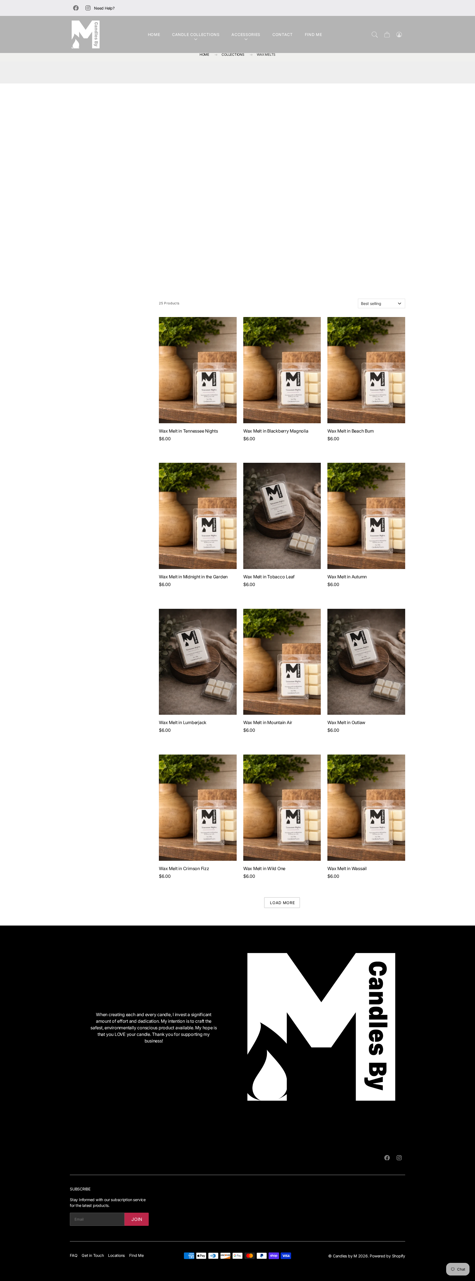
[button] (344, 590)
